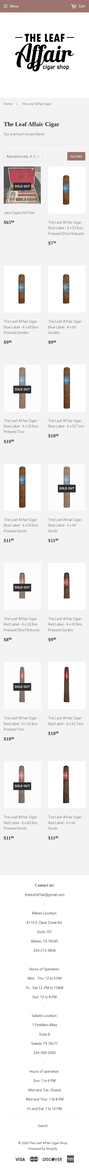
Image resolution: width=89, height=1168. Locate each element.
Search (43, 1126)
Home (8, 104)
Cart (81, 6)
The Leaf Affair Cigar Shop (48, 1143)
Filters (76, 156)
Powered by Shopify (42, 1149)
